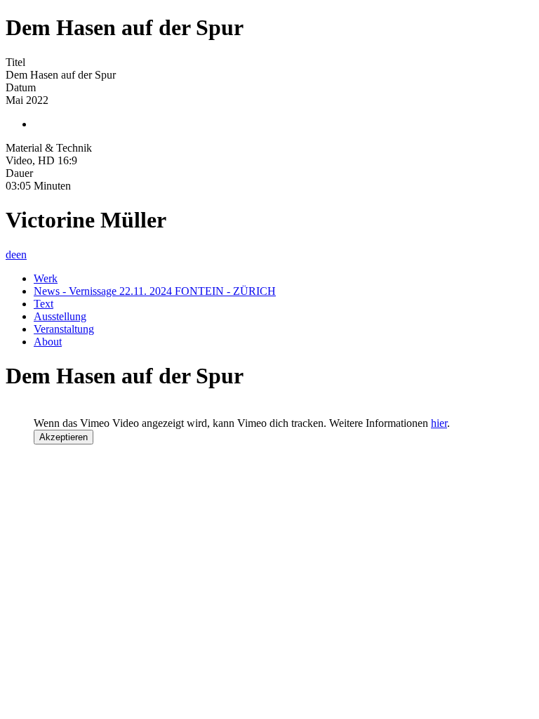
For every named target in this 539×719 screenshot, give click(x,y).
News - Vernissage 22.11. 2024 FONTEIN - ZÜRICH (155, 291)
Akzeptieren (63, 437)
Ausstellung (60, 316)
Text (43, 304)
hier (439, 423)
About (48, 342)
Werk (46, 278)
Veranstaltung (64, 329)
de (11, 254)
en (21, 254)
